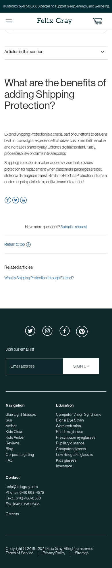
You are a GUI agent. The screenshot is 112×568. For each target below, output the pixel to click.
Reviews (13, 443)
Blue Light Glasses (21, 414)
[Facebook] (64, 334)
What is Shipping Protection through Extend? (39, 277)
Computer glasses (71, 448)
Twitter (15, 200)
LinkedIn (23, 200)
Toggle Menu (9, 21)
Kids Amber (15, 437)
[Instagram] (47, 334)
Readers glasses (69, 431)
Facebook (7, 200)
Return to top (14, 244)
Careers (12, 514)
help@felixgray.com (22, 486)
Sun (9, 420)
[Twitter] (30, 334)
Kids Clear (14, 431)
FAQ (9, 460)
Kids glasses (66, 460)
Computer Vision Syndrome (78, 414)
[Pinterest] (82, 335)
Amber (11, 425)
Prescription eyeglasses (76, 437)
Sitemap (82, 553)
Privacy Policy (54, 553)
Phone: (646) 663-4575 (25, 492)
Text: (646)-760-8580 (23, 498)
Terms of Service (19, 553)
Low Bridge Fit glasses (74, 454)
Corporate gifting (20, 454)
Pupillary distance (70, 443)
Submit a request (74, 226)
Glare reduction (68, 425)
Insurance (64, 466)
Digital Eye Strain (70, 420)
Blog (9, 448)
